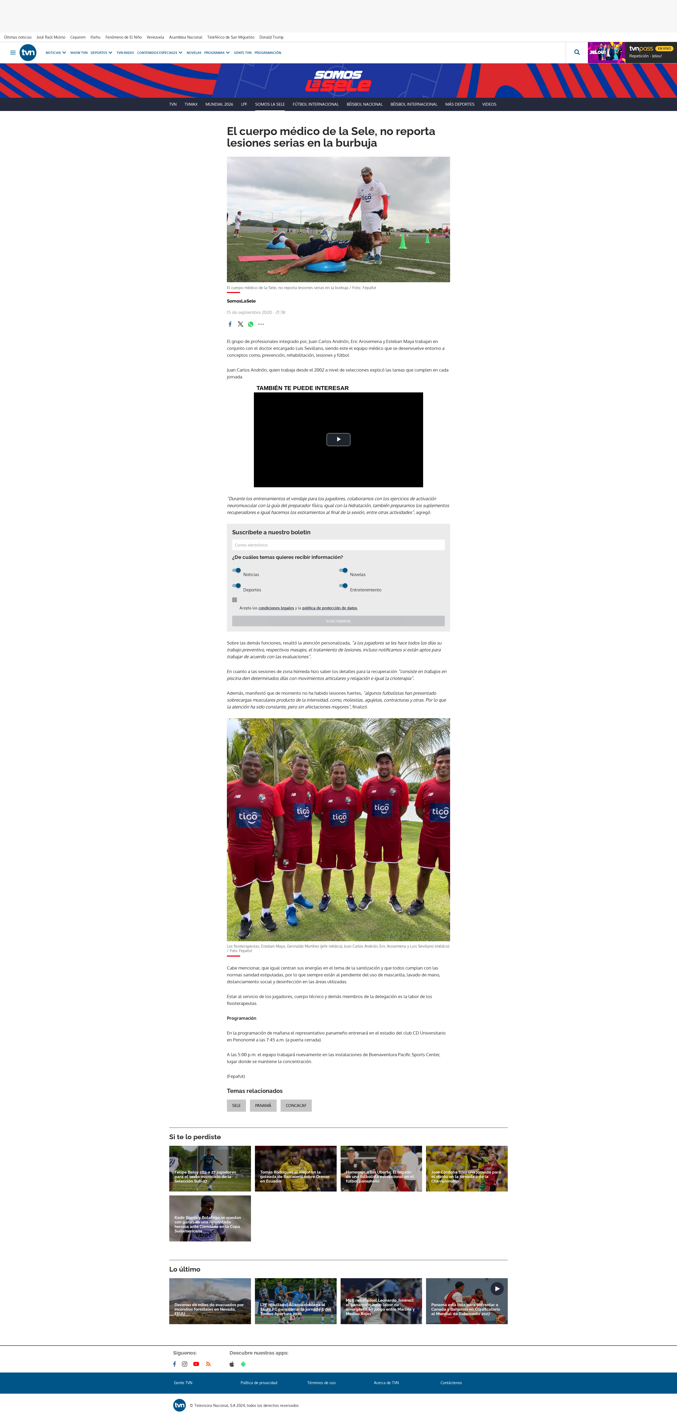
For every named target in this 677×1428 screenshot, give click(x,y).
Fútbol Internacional (316, 104)
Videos (489, 104)
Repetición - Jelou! (645, 56)
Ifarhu (95, 37)
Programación (268, 53)
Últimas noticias (18, 37)
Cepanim (77, 37)
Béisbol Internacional (414, 104)
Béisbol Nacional (365, 104)
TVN (173, 104)
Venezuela (155, 37)
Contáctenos (451, 1382)
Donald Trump (271, 37)
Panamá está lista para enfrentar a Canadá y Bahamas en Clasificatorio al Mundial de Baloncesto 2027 (465, 1309)
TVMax (191, 104)
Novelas (194, 53)
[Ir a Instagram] (185, 1364)
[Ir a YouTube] (197, 1364)
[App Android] (244, 1364)
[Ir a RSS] (209, 1364)
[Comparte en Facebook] (230, 324)
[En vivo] (633, 46)
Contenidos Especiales (157, 53)
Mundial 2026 (219, 104)
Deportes (99, 53)
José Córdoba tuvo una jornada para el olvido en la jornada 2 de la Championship (466, 1177)
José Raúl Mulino (51, 37)
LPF (244, 104)
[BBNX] (179, 1405)
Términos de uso (321, 1382)
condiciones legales (276, 608)
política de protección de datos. (330, 608)
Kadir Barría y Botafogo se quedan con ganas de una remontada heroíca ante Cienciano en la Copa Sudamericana (208, 1225)
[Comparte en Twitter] (240, 324)
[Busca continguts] (577, 52)
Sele (236, 1105)
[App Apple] (233, 1364)
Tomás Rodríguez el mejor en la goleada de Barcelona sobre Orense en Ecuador (295, 1177)
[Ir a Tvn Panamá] (28, 52)
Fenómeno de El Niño (124, 37)
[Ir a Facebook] (175, 1364)
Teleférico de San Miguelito (230, 37)
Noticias (53, 53)
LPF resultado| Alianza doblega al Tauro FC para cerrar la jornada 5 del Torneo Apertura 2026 (295, 1309)
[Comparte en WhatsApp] (250, 324)
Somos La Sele (270, 104)
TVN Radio (125, 53)
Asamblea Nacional (185, 37)
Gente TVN (242, 53)
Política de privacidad (259, 1382)
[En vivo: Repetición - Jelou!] (606, 52)
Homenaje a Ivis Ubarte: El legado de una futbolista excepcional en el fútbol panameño (380, 1177)
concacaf (296, 1105)
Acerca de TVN (386, 1382)
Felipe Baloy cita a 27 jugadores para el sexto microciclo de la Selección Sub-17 (205, 1177)
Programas (214, 53)
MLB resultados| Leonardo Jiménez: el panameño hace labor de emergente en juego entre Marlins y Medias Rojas (380, 1307)
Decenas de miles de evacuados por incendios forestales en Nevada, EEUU (209, 1309)
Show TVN (79, 53)
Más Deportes (459, 104)
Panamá (263, 1105)
